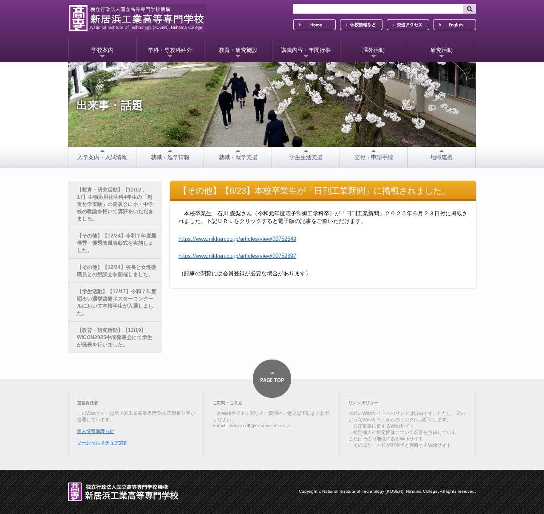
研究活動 (442, 50)
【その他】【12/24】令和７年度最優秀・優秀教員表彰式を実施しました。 (116, 243)
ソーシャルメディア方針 (102, 442)
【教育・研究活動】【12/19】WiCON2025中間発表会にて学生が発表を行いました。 (114, 337)
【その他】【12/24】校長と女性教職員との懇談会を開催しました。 (116, 270)
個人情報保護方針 (95, 431)
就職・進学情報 (170, 157)
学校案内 (102, 50)
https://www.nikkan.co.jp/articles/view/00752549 (237, 239)
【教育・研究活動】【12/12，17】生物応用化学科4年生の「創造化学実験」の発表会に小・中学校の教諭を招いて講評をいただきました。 (115, 204)
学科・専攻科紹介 (170, 50)
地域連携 (442, 157)
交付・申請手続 (373, 157)
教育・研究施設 (238, 50)
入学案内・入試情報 (102, 157)
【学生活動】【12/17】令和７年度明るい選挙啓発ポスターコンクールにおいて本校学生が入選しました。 (116, 302)
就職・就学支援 (238, 157)
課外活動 (374, 50)
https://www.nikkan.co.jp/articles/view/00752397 (237, 256)
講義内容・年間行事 (306, 50)
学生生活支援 (306, 157)
